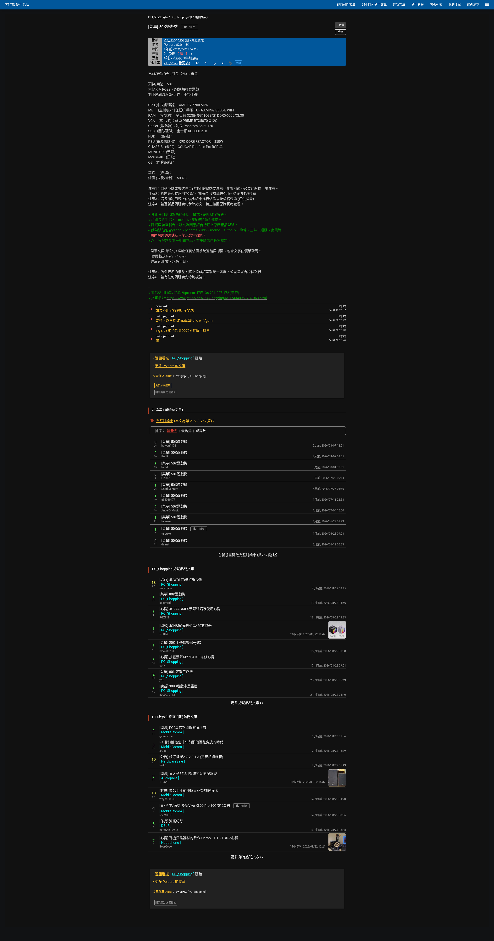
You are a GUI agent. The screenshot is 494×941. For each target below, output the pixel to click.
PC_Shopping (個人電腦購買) (189, 17)
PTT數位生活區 (158, 17)
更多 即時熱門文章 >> (247, 857)
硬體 (177, 358)
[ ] (171, 584)
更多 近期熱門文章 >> (247, 703)
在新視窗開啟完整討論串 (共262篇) (247, 554)
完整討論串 (164, 421)
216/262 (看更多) (177, 63)
